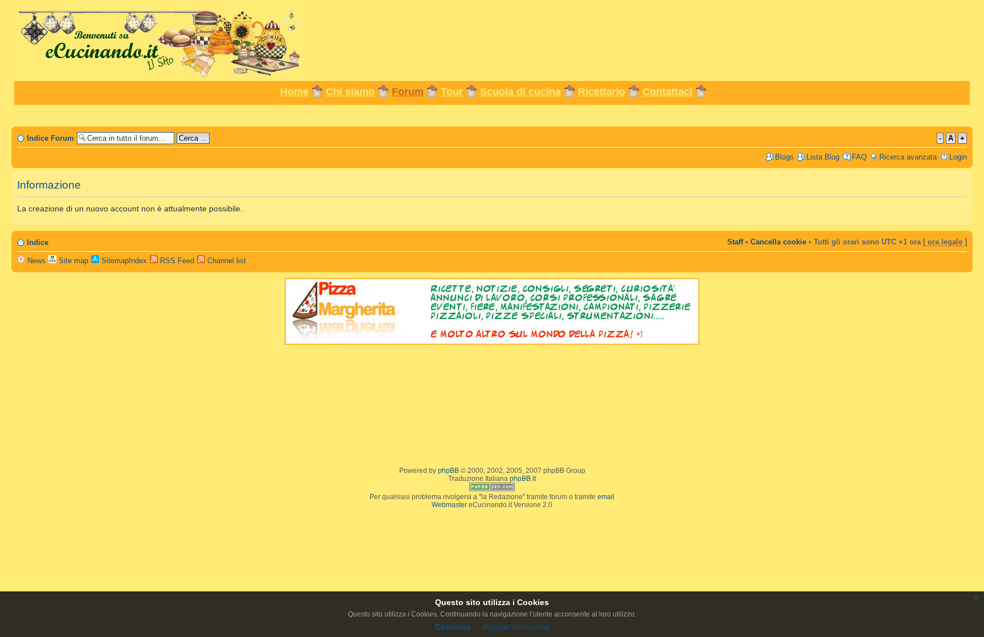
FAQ (859, 157)
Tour (452, 91)
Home (294, 91)
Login (958, 157)
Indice (37, 242)
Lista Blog (822, 157)
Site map (72, 260)
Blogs (784, 157)
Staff (735, 242)
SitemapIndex (123, 260)
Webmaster (449, 505)
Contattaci (667, 91)
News (35, 260)
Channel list (225, 260)
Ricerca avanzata (908, 157)
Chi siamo (350, 91)
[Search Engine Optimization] (492, 489)
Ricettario (601, 91)
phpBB (448, 471)
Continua (453, 626)
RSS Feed (176, 260)
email (605, 497)
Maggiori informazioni (516, 627)
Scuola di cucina (520, 91)
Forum (408, 91)
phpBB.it (523, 479)
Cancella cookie (778, 242)
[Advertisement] (492, 115)
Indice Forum (50, 138)
